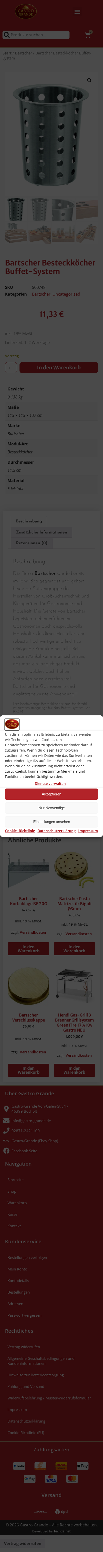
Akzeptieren (51, 794)
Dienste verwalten (50, 783)
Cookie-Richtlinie (20, 830)
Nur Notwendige (51, 808)
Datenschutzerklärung (57, 830)
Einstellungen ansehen (51, 822)
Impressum (88, 830)
